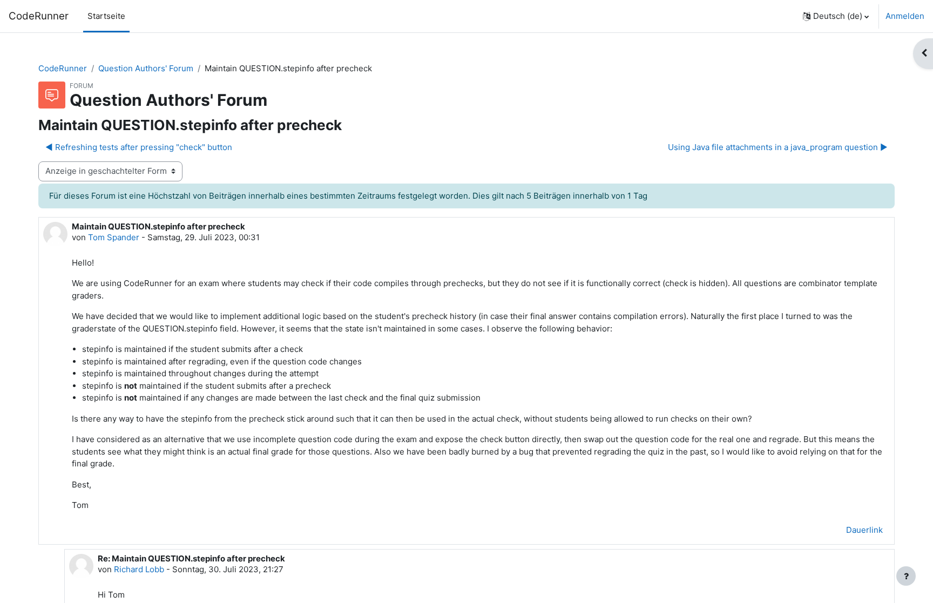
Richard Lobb (139, 569)
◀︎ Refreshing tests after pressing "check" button (138, 147)
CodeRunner (39, 16)
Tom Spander (113, 237)
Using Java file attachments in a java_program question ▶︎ (778, 147)
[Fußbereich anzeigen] (906, 576)
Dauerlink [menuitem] (864, 530)
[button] (835, 16)
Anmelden (904, 16)
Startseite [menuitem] (106, 16)
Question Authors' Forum (145, 68)
